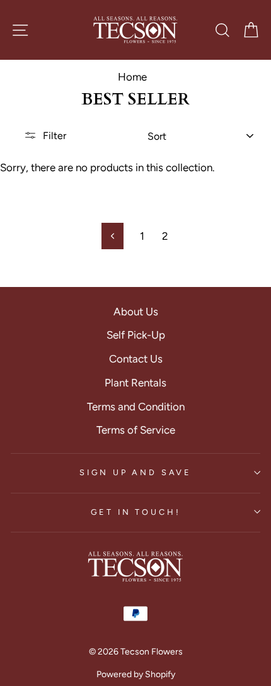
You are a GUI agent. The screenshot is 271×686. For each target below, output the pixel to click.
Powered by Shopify (135, 674)
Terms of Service (135, 430)
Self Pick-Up (136, 335)
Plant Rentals (135, 382)
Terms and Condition (136, 406)
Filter (54, 136)
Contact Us (136, 358)
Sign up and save (135, 472)
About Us (135, 311)
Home (132, 76)
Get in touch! (136, 512)
